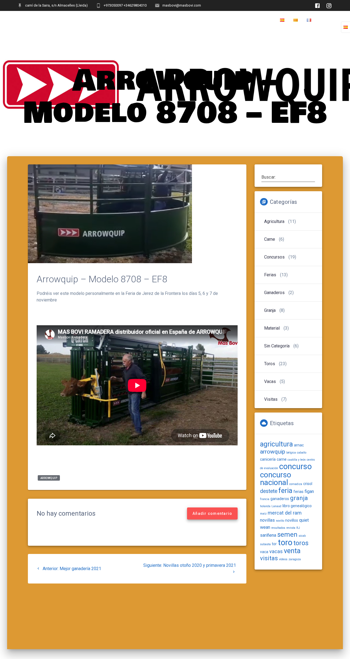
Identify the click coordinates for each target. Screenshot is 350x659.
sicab (302, 536)
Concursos (274, 257)
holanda (265, 506)
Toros (269, 363)
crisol (307, 483)
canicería (268, 459)
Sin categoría (277, 346)
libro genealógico (297, 506)
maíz (263, 513)
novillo (280, 520)
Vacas (270, 381)
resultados (278, 528)
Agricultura (274, 221)
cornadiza (295, 484)
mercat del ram (285, 513)
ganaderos (279, 499)
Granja (270, 310)
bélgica (291, 452)
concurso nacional (275, 478)
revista (290, 528)
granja (299, 498)
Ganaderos (274, 292)
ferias (298, 491)
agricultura (276, 444)
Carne (269, 239)
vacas (276, 551)
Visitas (271, 399)
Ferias (270, 274)
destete (268, 491)
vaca (264, 552)
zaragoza (294, 559)
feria (285, 491)
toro (285, 542)
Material (272, 328)
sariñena (268, 535)
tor (274, 544)
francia (264, 499)
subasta (265, 544)
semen (287, 534)
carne (282, 459)
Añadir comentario (212, 513)
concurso (295, 466)
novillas (267, 520)
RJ (298, 528)
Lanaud (276, 506)
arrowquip (48, 477)
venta (292, 551)
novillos (291, 520)
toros (300, 543)
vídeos (283, 559)
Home (326, 20)
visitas (269, 558)
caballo (301, 452)
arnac (299, 445)
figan (309, 491)
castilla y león (297, 459)
